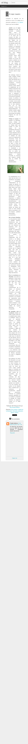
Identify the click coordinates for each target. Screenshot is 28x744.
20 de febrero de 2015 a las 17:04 (16, 423)
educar (12, 412)
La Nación (20, 22)
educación (20, 411)
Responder (12, 433)
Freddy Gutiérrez (14, 423)
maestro (16, 412)
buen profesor (14, 409)
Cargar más (14, 458)
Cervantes (15, 411)
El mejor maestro (14, 14)
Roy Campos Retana (15, 407)
